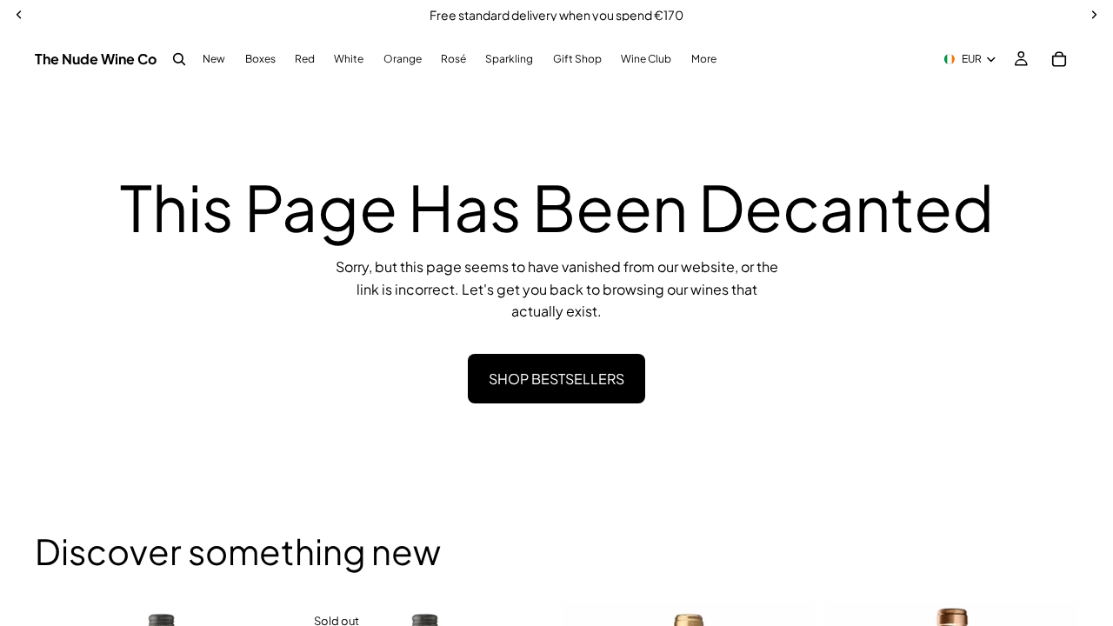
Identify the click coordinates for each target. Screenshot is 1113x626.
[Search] (179, 59)
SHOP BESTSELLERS (556, 379)
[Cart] (1059, 59)
